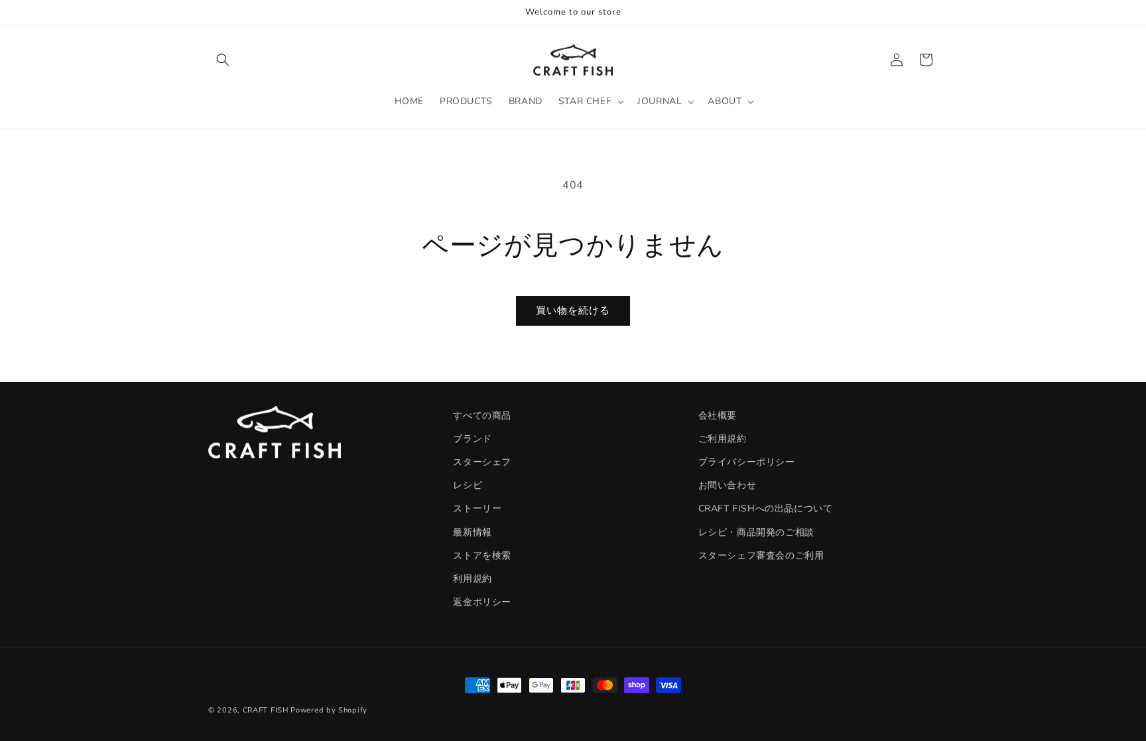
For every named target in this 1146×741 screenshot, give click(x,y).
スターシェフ (482, 462)
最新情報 (472, 532)
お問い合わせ (727, 485)
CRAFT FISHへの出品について (765, 508)
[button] (222, 59)
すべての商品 (482, 415)
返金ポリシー (482, 602)
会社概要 (717, 415)
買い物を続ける (573, 310)
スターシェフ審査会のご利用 (761, 555)
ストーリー (477, 508)
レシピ (467, 485)
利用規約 (472, 579)
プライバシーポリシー (746, 462)
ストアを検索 (482, 555)
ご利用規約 (722, 439)
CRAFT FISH (265, 710)
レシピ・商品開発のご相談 (756, 532)
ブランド (472, 439)
